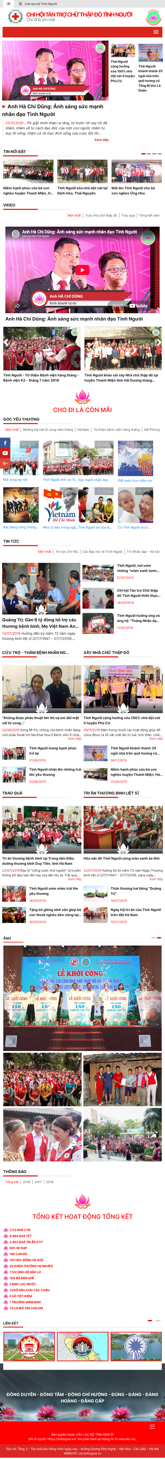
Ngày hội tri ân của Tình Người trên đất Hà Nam (136, 912)
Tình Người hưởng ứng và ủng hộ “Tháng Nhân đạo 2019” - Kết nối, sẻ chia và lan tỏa (138, 618)
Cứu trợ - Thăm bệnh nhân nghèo (38, 652)
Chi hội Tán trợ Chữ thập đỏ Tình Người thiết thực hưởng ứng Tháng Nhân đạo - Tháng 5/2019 (137, 593)
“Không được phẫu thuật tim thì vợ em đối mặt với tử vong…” (40, 720)
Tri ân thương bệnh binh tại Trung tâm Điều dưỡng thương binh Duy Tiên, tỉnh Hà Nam (38, 861)
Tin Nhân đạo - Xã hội (143, 552)
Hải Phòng (152, 430)
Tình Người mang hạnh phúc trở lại (52, 750)
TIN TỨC (11, 541)
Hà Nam (83, 430)
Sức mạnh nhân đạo (93, 480)
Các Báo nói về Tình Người (102, 552)
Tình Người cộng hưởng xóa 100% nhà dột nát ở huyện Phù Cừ (123, 71)
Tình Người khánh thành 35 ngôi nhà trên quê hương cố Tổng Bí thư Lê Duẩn (150, 78)
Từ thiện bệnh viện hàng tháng (116, 430)
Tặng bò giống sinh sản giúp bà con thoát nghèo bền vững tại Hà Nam (55, 912)
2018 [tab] (26, 1183)
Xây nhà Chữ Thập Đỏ (106, 652)
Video (9, 205)
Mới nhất (74, 215)
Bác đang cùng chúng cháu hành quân (32, 527)
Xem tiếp (101, 140)
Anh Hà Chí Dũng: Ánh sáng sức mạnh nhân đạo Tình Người (52, 110)
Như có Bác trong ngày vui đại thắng (70, 527)
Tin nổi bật (14, 151)
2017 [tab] (38, 1183)
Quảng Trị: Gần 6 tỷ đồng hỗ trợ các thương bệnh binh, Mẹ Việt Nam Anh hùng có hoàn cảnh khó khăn (40, 623)
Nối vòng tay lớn (15, 480)
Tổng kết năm (149, 215)
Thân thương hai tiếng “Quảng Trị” (136, 891)
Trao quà (128, 215)
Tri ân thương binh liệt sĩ (111, 793)
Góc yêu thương (21, 419)
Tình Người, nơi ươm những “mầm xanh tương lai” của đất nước (138, 568)
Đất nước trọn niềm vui (135, 480)
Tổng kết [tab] (12, 1183)
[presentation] (5, 343)
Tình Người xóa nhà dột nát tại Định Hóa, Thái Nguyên (82, 190)
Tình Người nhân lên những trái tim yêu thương (55, 772)
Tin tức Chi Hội (66, 552)
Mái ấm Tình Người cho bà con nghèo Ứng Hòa (133, 190)
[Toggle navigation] (152, 1428)
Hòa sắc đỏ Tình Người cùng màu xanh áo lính (122, 858)
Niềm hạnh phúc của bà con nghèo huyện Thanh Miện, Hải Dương (28, 191)
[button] (143, 153)
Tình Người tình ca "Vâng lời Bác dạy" (71, 480)
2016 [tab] (49, 1183)
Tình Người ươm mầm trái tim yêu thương (53, 891)
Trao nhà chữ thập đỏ (101, 215)
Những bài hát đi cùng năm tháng (48, 430)
